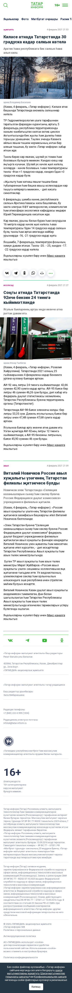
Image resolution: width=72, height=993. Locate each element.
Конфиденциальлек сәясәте (50, 976)
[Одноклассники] (24, 273)
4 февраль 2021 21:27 (58, 285)
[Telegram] (15, 273)
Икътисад (8, 285)
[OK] (62, 640)
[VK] (10, 640)
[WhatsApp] (33, 273)
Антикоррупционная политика (19, 936)
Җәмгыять (8, 29)
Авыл (6, 466)
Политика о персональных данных (21, 930)
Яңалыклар (11, 19)
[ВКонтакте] (6, 273)
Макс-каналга (56, 255)
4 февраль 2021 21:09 (58, 466)
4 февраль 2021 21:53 (58, 29)
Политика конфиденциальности (20, 957)
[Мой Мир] (41, 273)
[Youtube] (45, 640)
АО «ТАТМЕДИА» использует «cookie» (23, 942)
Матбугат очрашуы (44, 19)
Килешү (36, 986)
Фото (25, 19)
